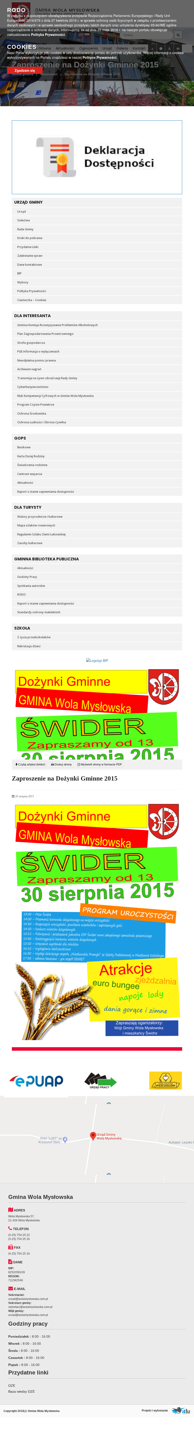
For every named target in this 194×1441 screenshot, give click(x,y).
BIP (19, 273)
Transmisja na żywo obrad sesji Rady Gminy (47, 378)
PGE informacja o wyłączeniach (38, 351)
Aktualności (25, 483)
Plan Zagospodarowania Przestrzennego (45, 334)
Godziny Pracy (27, 577)
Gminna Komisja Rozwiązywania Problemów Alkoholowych (57, 325)
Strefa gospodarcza (31, 343)
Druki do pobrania (29, 238)
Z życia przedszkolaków (34, 637)
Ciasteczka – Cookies (31, 300)
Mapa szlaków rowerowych (36, 525)
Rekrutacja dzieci (28, 646)
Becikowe (24, 447)
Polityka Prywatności (31, 291)
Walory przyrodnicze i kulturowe (39, 517)
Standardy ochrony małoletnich (38, 612)
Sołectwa (23, 220)
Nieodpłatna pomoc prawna (36, 360)
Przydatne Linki (27, 247)
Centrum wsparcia (29, 474)
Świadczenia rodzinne (32, 465)
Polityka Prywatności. (48, 34)
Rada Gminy (25, 229)
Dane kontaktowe (29, 265)
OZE (11, 1385)
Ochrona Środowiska (31, 414)
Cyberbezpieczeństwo (32, 387)
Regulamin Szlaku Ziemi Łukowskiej (41, 534)
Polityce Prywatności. (100, 57)
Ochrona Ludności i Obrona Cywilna (41, 422)
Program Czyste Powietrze (35, 405)
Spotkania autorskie (31, 586)
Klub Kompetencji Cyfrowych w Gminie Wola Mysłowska (55, 396)
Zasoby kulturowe (29, 543)
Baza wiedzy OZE (21, 1391)
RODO (21, 594)
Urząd (21, 212)
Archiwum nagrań (29, 369)
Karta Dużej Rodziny (31, 456)
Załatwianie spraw (29, 256)
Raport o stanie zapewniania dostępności (45, 492)
